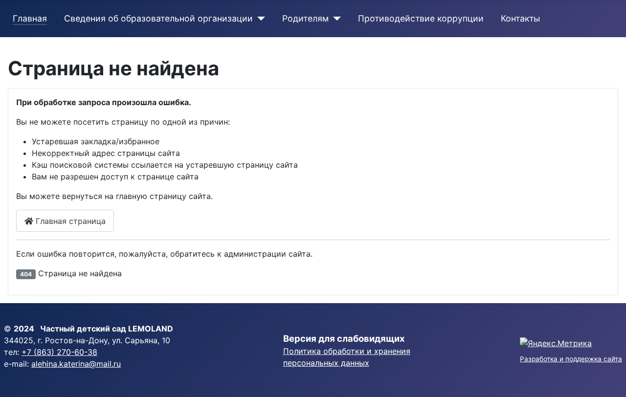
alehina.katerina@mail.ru (76, 364)
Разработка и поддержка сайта (571, 359)
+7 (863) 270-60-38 (59, 352)
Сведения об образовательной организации (158, 18)
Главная (30, 18)
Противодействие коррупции (421, 18)
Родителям (305, 18)
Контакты (520, 18)
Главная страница (69, 221)
